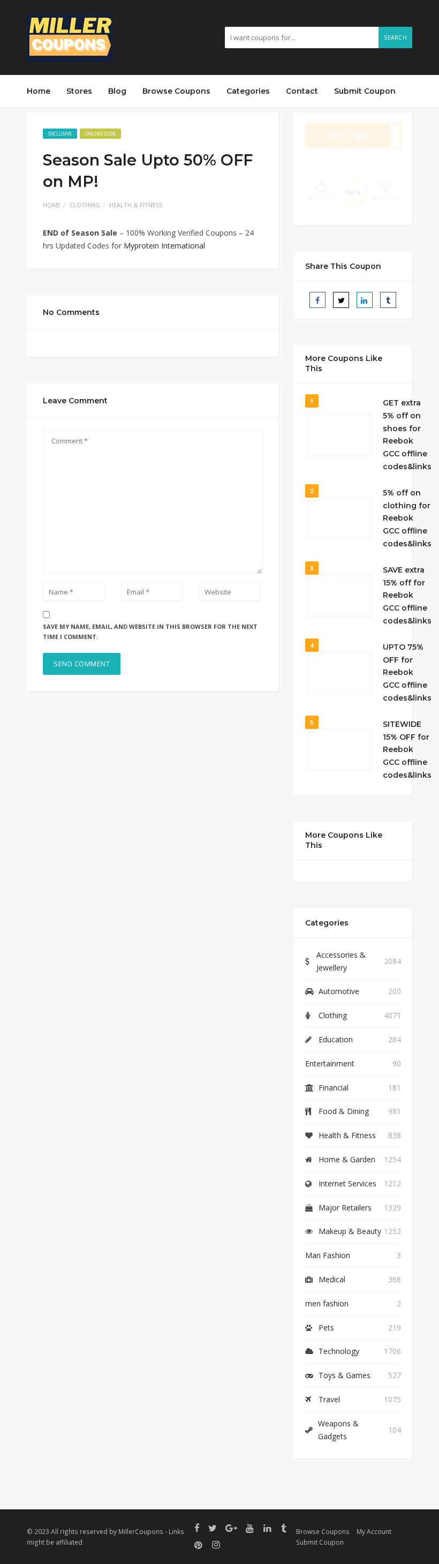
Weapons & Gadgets (338, 1429)
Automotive (339, 991)
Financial (334, 1087)
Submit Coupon (365, 91)
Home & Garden (347, 1159)
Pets (326, 1327)
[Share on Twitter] (341, 300)
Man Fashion (327, 1255)
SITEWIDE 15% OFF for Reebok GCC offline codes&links (407, 749)
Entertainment (329, 1063)
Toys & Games (344, 1375)
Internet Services (347, 1183)
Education (336, 1039)
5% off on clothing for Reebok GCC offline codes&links (407, 518)
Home (38, 91)
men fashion (327, 1303)
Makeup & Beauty (350, 1231)
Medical (332, 1279)
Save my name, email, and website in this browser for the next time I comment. (150, 631)
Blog (117, 91)
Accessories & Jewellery (341, 961)
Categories (248, 91)
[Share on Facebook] (317, 300)
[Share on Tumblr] (388, 300)
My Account (374, 1531)
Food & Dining (344, 1111)
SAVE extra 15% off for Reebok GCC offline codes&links (407, 595)
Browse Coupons (176, 91)
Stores (79, 91)
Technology (339, 1351)
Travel (329, 1399)
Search (395, 37)
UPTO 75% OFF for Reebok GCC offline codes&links (407, 672)
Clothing (85, 205)
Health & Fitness (135, 205)
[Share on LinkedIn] (365, 300)
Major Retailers (345, 1207)
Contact (302, 91)
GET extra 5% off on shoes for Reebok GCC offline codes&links (407, 434)
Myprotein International (164, 245)
